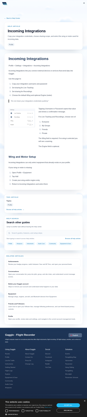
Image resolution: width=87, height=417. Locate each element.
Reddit (47, 364)
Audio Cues (41, 243)
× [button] (84, 401)
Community (52, 243)
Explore (7, 374)
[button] (29, 414)
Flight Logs (9, 371)
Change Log (29, 364)
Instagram (48, 360)
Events (67, 354)
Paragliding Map (70, 357)
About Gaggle (29, 354)
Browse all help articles (15, 209)
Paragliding (69, 371)
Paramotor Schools (71, 377)
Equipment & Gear (65, 243)
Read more (48, 407)
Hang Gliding (69, 367)
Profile (11, 44)
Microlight (68, 374)
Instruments (30, 243)
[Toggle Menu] (84, 3)
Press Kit (28, 360)
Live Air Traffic (10, 360)
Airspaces (19, 243)
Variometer (69, 360)
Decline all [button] (68, 410)
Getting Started (10, 367)
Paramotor (68, 364)
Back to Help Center (12, 18)
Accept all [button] (68, 405)
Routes (7, 354)
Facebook (48, 357)
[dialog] (43, 408)
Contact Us (29, 357)
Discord (47, 354)
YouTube (48, 367)
